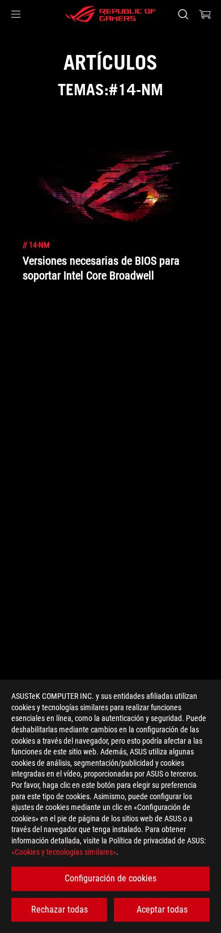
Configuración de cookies (110, 878)
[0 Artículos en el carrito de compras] (205, 14)
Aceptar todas (162, 909)
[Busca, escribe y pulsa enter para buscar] (183, 14)
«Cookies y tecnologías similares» (63, 851)
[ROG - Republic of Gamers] (110, 14)
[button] (16, 14)
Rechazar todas (59, 909)
